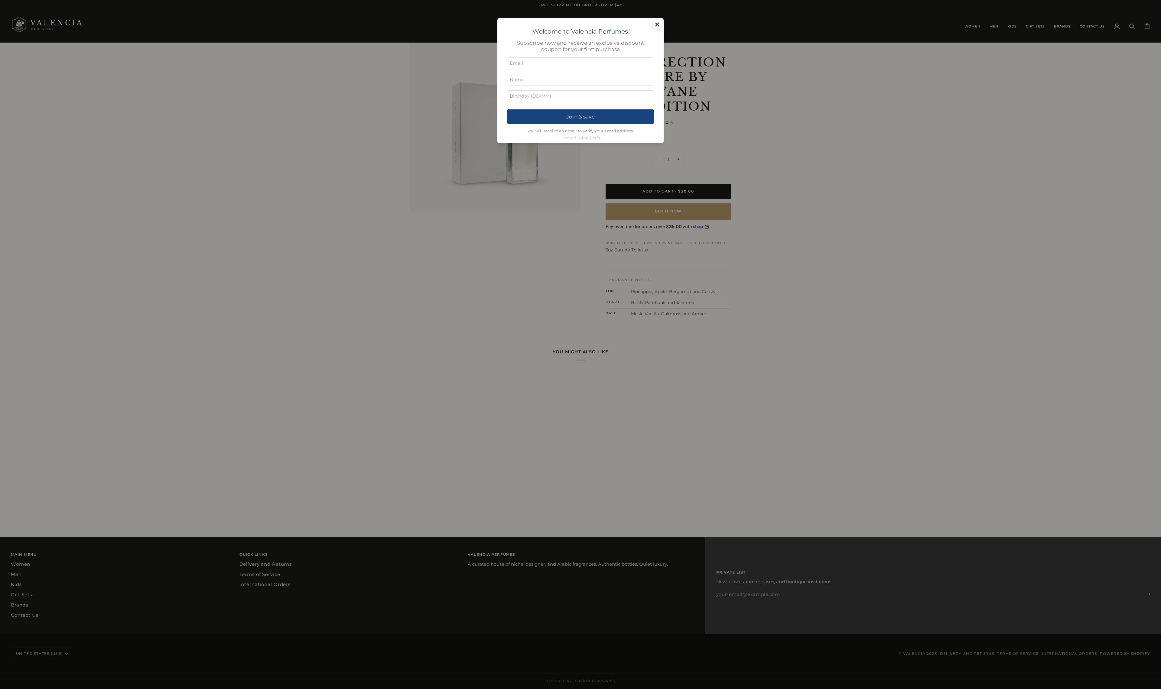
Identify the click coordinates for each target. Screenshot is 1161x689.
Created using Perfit (581, 138)
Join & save (580, 116)
